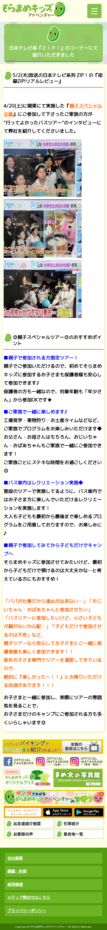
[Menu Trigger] (94, 11)
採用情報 (15, 884)
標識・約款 (17, 871)
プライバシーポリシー (26, 910)
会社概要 (15, 858)
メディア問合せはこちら (28, 897)
